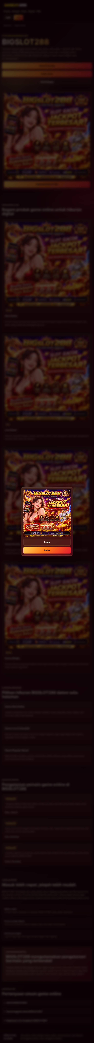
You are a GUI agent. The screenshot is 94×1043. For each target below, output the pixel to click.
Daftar (47, 550)
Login (47, 542)
